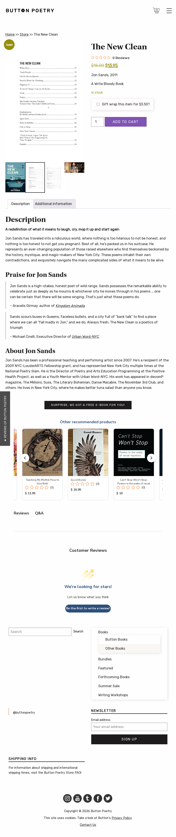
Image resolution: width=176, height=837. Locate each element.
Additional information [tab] (53, 204)
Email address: (101, 720)
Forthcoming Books (114, 677)
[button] (25, 458)
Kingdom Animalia (70, 306)
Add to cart (126, 122)
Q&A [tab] (39, 513)
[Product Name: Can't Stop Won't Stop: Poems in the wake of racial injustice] (134, 464)
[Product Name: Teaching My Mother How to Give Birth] (42, 464)
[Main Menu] (169, 10)
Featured (105, 668)
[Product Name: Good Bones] (88, 464)
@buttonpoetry (24, 712)
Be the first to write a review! (88, 608)
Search (78, 631)
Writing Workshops (113, 695)
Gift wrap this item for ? (125, 104)
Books (103, 632)
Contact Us (88, 825)
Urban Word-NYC (85, 337)
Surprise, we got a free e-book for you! (88, 404)
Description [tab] (20, 204)
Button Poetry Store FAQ (62, 773)
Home (10, 34)
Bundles (105, 659)
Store (24, 34)
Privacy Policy (122, 818)
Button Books (116, 639)
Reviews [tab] (21, 513)
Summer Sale (109, 686)
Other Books (115, 648)
